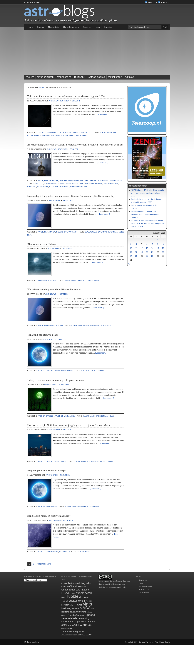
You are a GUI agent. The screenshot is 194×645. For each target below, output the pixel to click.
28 (152, 256)
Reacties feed (144, 589)
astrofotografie (81, 583)
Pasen (86, 325)
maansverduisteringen (88, 506)
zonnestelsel (85, 132)
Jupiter (73, 600)
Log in (167, 642)
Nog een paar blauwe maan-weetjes (46, 470)
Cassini (65, 586)
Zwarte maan (80, 135)
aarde (40, 180)
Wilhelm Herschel (78, 187)
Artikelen (152, 2)
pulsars (89, 612)
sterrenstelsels (69, 618)
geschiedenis (52, 552)
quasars (64, 615)
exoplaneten (84, 593)
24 (131, 256)
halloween (82, 280)
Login (141, 583)
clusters (82, 587)
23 (163, 252)
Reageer (74, 149)
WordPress (160, 642)
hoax (111, 416)
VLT (76, 624)
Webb (83, 624)
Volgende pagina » (45, 564)
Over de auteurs (71, 27)
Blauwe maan (106, 132)
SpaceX (90, 614)
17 (131, 252)
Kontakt (40, 27)
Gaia (63, 597)
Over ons (129, 77)
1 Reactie (76, 101)
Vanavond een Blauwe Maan (42, 334)
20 (147, 252)
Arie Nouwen (54, 200)
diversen (42, 132)
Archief (30, 77)
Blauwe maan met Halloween (43, 244)
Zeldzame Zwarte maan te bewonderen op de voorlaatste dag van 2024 (66, 96)
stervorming (83, 618)
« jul (130, 264)
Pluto (83, 612)
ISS (64, 600)
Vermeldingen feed (145, 586)
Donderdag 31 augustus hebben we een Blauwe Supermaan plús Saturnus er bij (70, 196)
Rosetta (72, 615)
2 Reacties (67, 200)
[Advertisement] (97, 53)
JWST (81, 600)
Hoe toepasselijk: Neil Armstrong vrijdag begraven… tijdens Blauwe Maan (68, 425)
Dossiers (87, 27)
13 (147, 248)
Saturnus (68, 232)
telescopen (56, 135)
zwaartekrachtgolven (72, 631)
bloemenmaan (95, 184)
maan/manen (52, 132)
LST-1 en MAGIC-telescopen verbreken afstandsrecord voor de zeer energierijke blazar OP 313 (147, 223)
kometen (65, 605)
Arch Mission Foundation (56, 184)
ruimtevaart (72, 132)
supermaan (45, 135)
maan (115, 132)
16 (163, 248)
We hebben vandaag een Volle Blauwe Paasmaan (54, 289)
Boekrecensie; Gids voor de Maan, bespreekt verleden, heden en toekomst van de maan (75, 144)
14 (152, 248)
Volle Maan (68, 135)
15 (158, 248)
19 (142, 252)
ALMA (68, 583)
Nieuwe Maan (33, 135)
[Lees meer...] (103, 114)
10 (131, 248)
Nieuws (62, 132)
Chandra (74, 586)
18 (136, 252)
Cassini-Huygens (110, 184)
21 (152, 252)
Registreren (143, 580)
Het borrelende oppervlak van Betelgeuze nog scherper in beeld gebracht (145, 214)
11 (136, 248)
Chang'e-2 (31, 187)
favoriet (50, 371)
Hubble (71, 596)
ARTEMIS (72, 184)
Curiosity (66, 589)
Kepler (89, 601)
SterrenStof (115, 77)
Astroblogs (97, 14)
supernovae (67, 621)
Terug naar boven (33, 642)
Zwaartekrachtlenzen (69, 635)
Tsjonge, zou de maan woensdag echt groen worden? (56, 380)
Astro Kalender (45, 77)
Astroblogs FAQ (97, 77)
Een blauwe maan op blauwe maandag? (48, 515)
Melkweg (84, 180)
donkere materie (80, 589)
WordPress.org (144, 592)
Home (30, 27)
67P (63, 583)
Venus (71, 625)
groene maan (101, 416)
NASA (51, 187)
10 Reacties (63, 384)
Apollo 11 (38, 184)
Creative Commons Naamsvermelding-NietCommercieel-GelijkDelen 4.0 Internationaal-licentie (114, 584)
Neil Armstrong (62, 187)
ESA (64, 593)
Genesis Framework (146, 642)
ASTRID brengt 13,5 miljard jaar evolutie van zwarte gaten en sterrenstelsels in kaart (147, 193)
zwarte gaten (84, 634)
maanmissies (42, 187)
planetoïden (75, 611)
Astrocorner (64, 77)
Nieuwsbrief (53, 27)
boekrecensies (51, 180)
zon (75, 232)
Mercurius (75, 609)
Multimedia (79, 77)
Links (97, 27)
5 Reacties (67, 249)
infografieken (84, 597)
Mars (87, 603)
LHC (71, 605)
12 (142, 248)
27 (147, 256)
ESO (71, 593)
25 (136, 256)
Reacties (165, 2)
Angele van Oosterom (59, 101)
